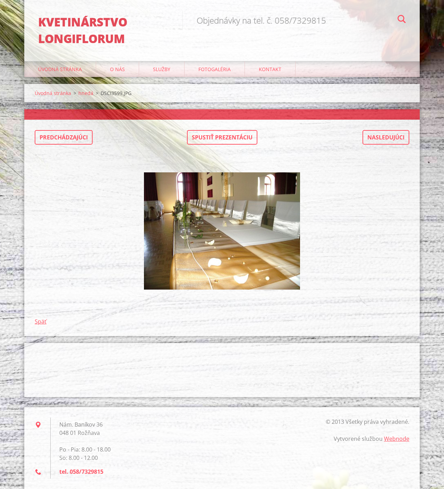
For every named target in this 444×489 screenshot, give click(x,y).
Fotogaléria (214, 69)
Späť (40, 321)
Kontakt (270, 69)
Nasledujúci (385, 137)
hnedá (85, 93)
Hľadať (402, 20)
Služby (161, 69)
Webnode (396, 439)
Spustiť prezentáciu (222, 137)
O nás (117, 69)
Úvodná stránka (60, 69)
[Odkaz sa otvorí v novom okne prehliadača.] (222, 231)
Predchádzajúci (64, 137)
